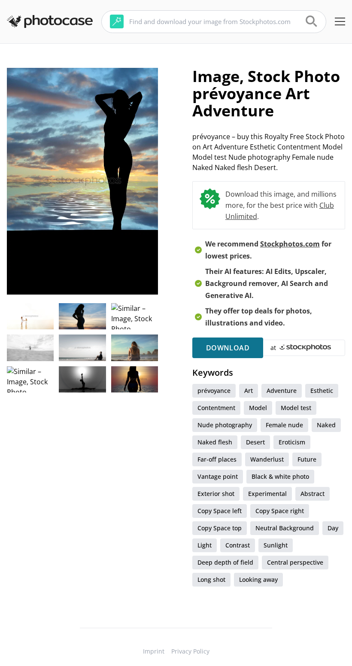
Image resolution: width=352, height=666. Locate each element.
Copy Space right (279, 511)
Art (248, 390)
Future (306, 459)
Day (333, 528)
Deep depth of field (225, 562)
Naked (326, 425)
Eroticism (292, 442)
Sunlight (276, 545)
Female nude (284, 425)
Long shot (211, 579)
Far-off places (217, 459)
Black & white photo (280, 476)
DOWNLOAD (227, 348)
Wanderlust (267, 459)
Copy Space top (219, 528)
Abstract (312, 494)
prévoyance (214, 390)
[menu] (340, 21)
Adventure (282, 390)
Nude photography (224, 425)
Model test (296, 408)
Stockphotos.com (290, 244)
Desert (255, 442)
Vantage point (217, 476)
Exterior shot (215, 494)
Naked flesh (214, 442)
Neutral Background (284, 528)
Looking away (258, 579)
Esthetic (321, 390)
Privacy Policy (190, 651)
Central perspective (295, 562)
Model (258, 408)
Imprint (153, 651)
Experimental (267, 494)
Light (204, 545)
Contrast (237, 545)
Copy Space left (219, 511)
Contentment (216, 408)
